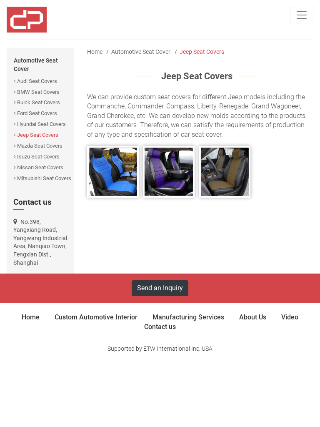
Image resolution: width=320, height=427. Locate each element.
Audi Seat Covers (37, 81)
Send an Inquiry (160, 288)
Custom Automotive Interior (96, 317)
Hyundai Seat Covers (41, 124)
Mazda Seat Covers (39, 146)
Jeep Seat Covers (37, 135)
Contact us (32, 202)
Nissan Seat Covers (40, 167)
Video (289, 317)
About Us (252, 317)
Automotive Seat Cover (36, 65)
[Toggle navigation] (301, 15)
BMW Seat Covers (38, 92)
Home (94, 51)
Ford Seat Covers (37, 113)
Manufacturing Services (188, 317)
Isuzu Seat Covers (38, 156)
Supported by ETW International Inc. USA (160, 348)
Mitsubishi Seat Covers (44, 178)
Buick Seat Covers (38, 102)
